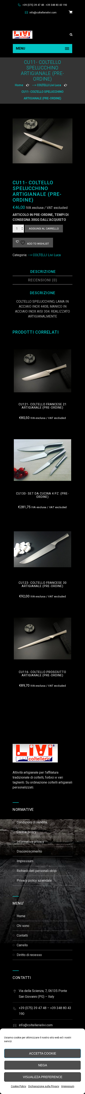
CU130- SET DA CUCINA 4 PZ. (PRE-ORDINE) (42, 495)
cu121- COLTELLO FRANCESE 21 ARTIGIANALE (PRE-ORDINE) (43, 406)
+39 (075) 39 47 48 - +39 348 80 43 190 (44, 5)
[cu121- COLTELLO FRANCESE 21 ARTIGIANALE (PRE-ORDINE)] (42, 371)
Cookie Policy (18, 1086)
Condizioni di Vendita (32, 822)
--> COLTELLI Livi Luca (46, 85)
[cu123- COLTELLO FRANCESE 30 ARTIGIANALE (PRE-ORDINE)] (42, 549)
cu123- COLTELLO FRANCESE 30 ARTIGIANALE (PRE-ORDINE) (43, 584)
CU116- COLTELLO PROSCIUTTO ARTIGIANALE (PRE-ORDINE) (42, 673)
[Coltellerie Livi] (22, 34)
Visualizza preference (42, 1077)
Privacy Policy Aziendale (34, 880)
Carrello (22, 945)
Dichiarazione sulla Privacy (43, 1086)
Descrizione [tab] (43, 271)
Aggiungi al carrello (44, 228)
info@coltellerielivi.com (43, 12)
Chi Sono (23, 926)
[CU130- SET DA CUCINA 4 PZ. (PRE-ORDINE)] (42, 460)
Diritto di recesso (29, 955)
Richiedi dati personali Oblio (37, 871)
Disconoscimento (29, 851)
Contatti (22, 935)
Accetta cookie (42, 1053)
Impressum (67, 1086)
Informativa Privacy (30, 842)
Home (19, 85)
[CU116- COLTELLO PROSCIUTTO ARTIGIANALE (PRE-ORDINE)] (42, 638)
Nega (42, 1065)
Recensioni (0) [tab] (42, 280)
